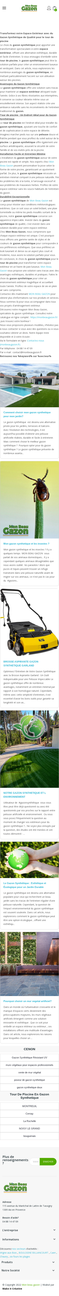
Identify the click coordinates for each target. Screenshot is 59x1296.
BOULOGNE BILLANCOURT (33, 1252)
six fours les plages (20, 1256)
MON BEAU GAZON (39, 293)
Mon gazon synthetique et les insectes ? (26, 543)
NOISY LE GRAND (29, 1128)
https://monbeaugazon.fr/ (44, 317)
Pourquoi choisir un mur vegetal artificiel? (27, 1001)
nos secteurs (19, 1248)
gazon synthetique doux (29, 1087)
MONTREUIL (29, 1106)
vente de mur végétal (29, 1072)
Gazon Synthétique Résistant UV (29, 1057)
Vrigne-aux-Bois (8, 1252)
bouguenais (29, 1136)
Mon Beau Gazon (39, 200)
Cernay (29, 1113)
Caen (53, 1252)
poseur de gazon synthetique (29, 1080)
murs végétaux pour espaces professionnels (29, 1065)
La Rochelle (29, 1121)
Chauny (4, 1256)
